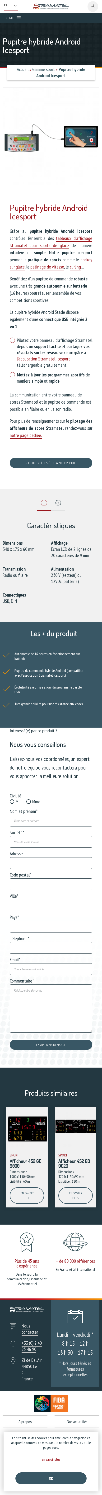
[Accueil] (51, 6)
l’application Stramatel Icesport (43, 359)
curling (75, 267)
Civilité (15, 795)
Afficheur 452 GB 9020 (74, 1163)
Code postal (20, 874)
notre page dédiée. (26, 435)
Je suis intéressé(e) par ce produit (51, 463)
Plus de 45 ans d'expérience (27, 1263)
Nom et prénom (24, 811)
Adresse (16, 853)
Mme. (36, 801)
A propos (25, 1421)
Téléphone (19, 938)
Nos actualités (77, 1421)
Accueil (22, 69)
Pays (14, 917)
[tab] (44, 504)
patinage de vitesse (47, 267)
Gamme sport (43, 69)
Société (17, 832)
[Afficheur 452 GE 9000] (27, 1128)
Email (15, 959)
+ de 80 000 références (75, 1261)
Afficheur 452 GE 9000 (25, 1163)
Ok (51, 1478)
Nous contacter (30, 1329)
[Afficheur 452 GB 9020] (75, 1128)
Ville (14, 896)
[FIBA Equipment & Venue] (51, 1403)
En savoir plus (26, 1195)
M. (17, 801)
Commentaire (22, 980)
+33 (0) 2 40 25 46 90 (32, 1346)
